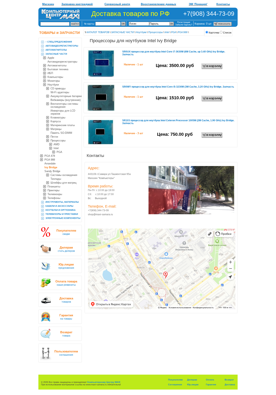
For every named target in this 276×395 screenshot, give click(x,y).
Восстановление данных (158, 4)
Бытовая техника (57, 69)
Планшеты (53, 186)
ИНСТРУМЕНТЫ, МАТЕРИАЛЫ (62, 202)
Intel (56, 148)
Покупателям (175, 379)
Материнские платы (63, 125)
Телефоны (53, 198)
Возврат (229, 379)
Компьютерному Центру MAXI (103, 382)
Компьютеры (55, 76)
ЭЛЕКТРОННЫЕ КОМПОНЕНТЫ (62, 218)
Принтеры (53, 190)
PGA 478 (49, 155)
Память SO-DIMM (61, 132)
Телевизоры (54, 194)
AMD (56, 144)
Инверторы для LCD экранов (63, 112)
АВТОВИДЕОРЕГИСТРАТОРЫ (61, 46)
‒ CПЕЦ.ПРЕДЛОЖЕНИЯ (58, 42)
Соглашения (175, 384)
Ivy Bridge (50, 167)
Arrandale (50, 163)
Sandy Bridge (52, 171)
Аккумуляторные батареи (66, 96)
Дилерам (192, 379)
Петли (54, 136)
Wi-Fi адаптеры (60, 92)
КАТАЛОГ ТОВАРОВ (98, 32)
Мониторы (53, 80)
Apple (50, 57)
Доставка (230, 384)
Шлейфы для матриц (63, 182)
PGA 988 (49, 159)
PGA (59, 152)
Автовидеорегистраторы (62, 61)
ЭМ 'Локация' (198, 4)
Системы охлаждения (64, 175)
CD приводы (58, 88)
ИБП (50, 73)
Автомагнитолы (56, 65)
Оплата (210, 379)
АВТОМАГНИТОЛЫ (56, 50)
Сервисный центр (117, 4)
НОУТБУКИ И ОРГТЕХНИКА (60, 210)
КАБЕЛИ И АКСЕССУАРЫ (59, 206)
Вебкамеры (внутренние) (66, 99)
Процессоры (58, 140)
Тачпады (56, 178)
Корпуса (56, 121)
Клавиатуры (58, 117)
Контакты (223, 4)
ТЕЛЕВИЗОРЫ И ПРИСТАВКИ (61, 214)
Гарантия (211, 384)
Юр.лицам (192, 384)
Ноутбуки (53, 84)
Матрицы (56, 129)
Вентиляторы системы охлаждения (64, 105)
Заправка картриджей (77, 4)
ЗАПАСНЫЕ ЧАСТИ (56, 54)
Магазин (48, 4)
